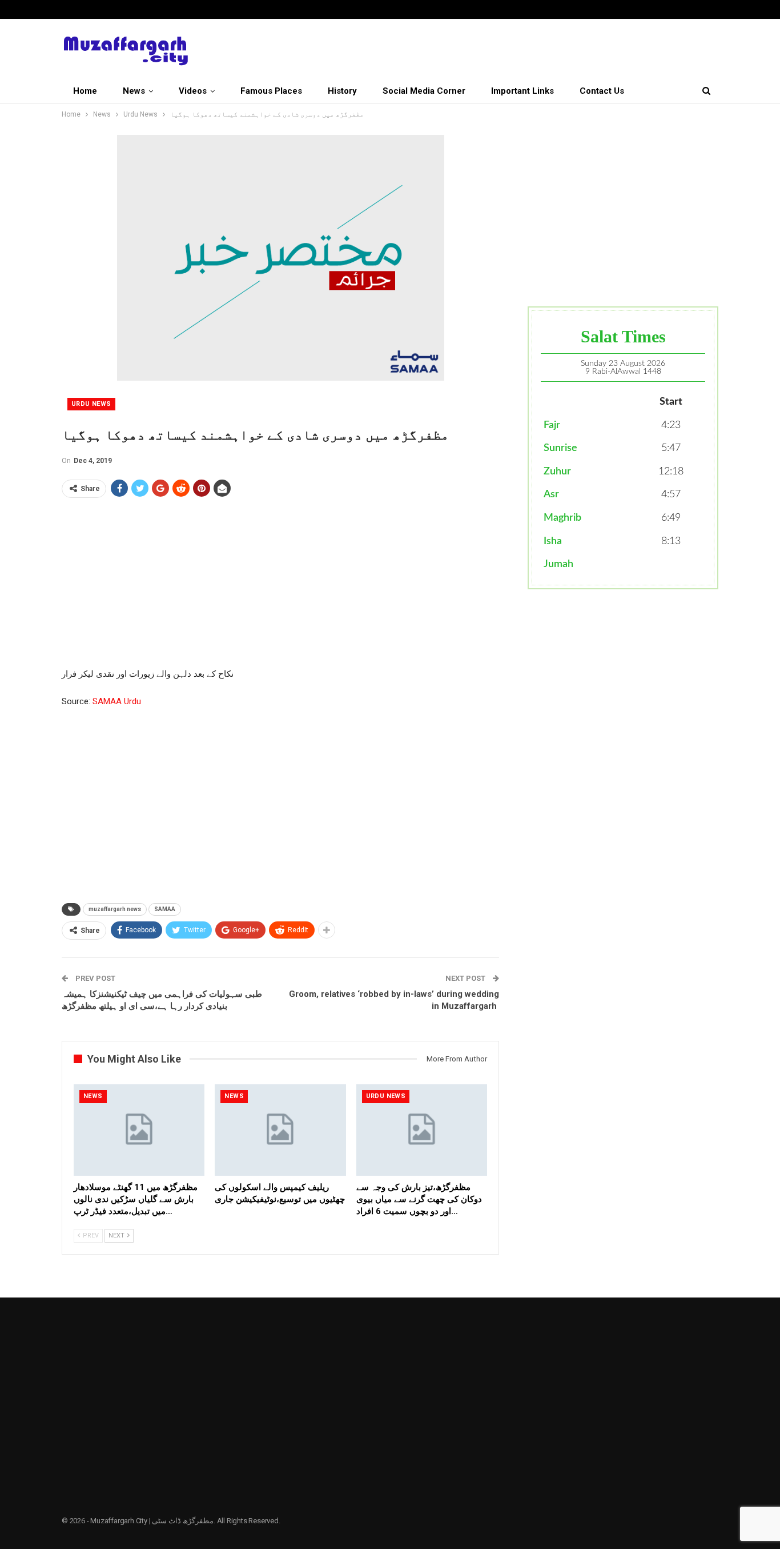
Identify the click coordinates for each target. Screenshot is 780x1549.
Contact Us (602, 91)
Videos (193, 91)
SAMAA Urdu (117, 701)
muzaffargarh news (115, 909)
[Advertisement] (280, 587)
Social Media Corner (424, 91)
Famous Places (271, 91)
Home (85, 91)
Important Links (522, 91)
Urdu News (91, 404)
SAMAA (164, 909)
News (134, 91)
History (342, 91)
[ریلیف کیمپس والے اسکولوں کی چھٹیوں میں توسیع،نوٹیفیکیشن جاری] (280, 1130)
